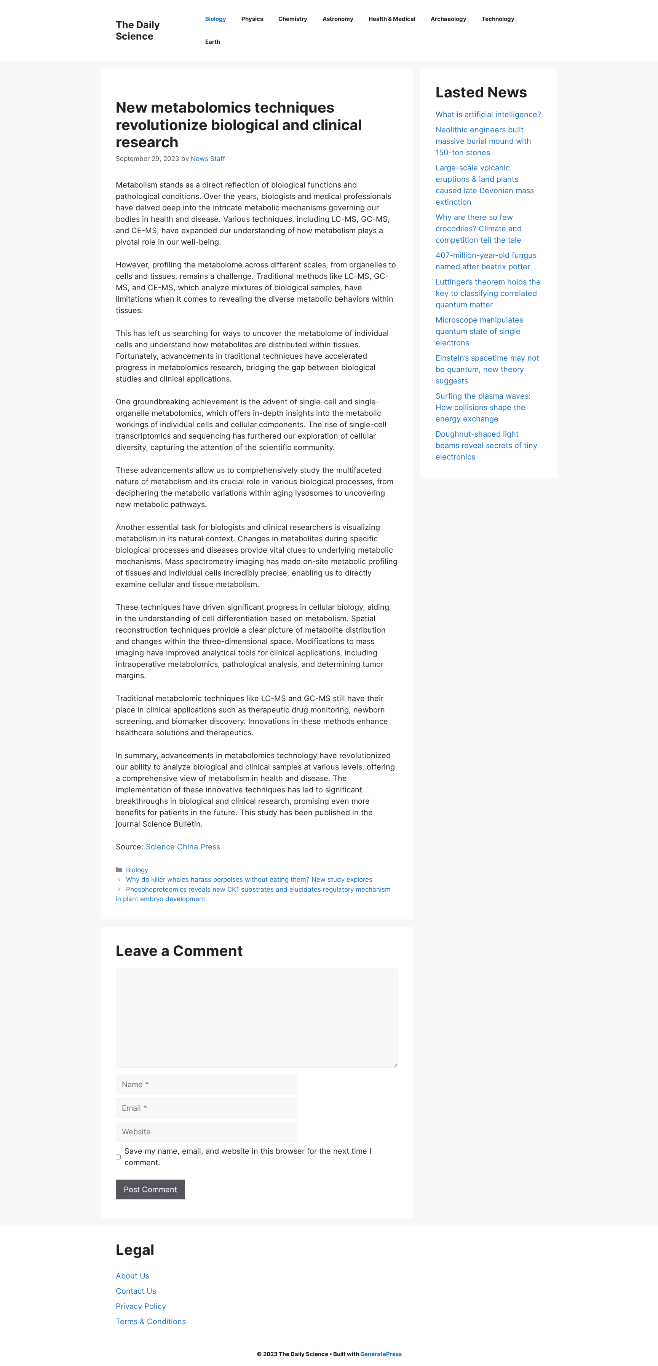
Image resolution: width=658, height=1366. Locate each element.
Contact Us (136, 1291)
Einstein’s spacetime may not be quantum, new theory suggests (487, 369)
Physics (252, 18)
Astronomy (338, 18)
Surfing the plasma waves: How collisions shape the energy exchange (483, 407)
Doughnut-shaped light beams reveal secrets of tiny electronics (486, 445)
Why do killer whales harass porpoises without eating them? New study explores (249, 879)
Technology (498, 18)
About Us (132, 1275)
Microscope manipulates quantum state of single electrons (479, 331)
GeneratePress (381, 1354)
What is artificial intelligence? (488, 114)
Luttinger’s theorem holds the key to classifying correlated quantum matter (488, 293)
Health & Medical (392, 18)
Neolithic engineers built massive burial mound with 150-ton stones (483, 141)
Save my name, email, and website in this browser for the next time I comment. (248, 1157)
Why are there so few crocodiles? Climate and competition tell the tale (479, 229)
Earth (212, 41)
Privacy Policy (141, 1306)
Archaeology (448, 18)
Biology (215, 18)
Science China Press (183, 846)
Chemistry (292, 18)
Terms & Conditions (151, 1321)
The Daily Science (138, 30)
